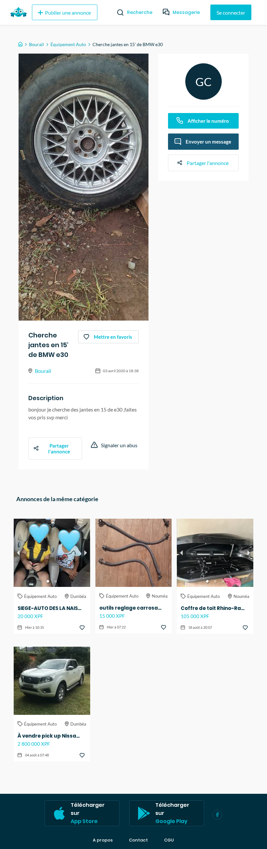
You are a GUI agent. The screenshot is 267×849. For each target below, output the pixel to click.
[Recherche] (117, 12)
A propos (103, 840)
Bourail (36, 44)
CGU (169, 840)
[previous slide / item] (18, 553)
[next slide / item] (85, 553)
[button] (48, 581)
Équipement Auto (68, 44)
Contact (138, 840)
